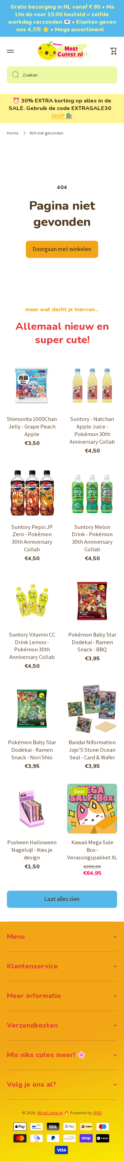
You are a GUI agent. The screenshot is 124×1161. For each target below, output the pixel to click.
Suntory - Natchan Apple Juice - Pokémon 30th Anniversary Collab (92, 430)
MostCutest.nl (50, 1113)
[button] (113, 51)
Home (12, 133)
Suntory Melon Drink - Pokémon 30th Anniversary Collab (92, 538)
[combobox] (62, 75)
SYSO (97, 1113)
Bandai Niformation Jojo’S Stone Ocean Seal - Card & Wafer (92, 750)
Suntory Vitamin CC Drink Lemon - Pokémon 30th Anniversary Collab (32, 646)
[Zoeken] (13, 75)
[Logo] (62, 51)
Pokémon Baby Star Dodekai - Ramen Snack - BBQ (92, 642)
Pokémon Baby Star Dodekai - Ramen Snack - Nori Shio (32, 750)
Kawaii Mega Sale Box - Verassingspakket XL (92, 850)
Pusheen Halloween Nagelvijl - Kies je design (31, 850)
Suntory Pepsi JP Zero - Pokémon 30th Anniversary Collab (32, 538)
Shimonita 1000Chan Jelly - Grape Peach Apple (32, 426)
